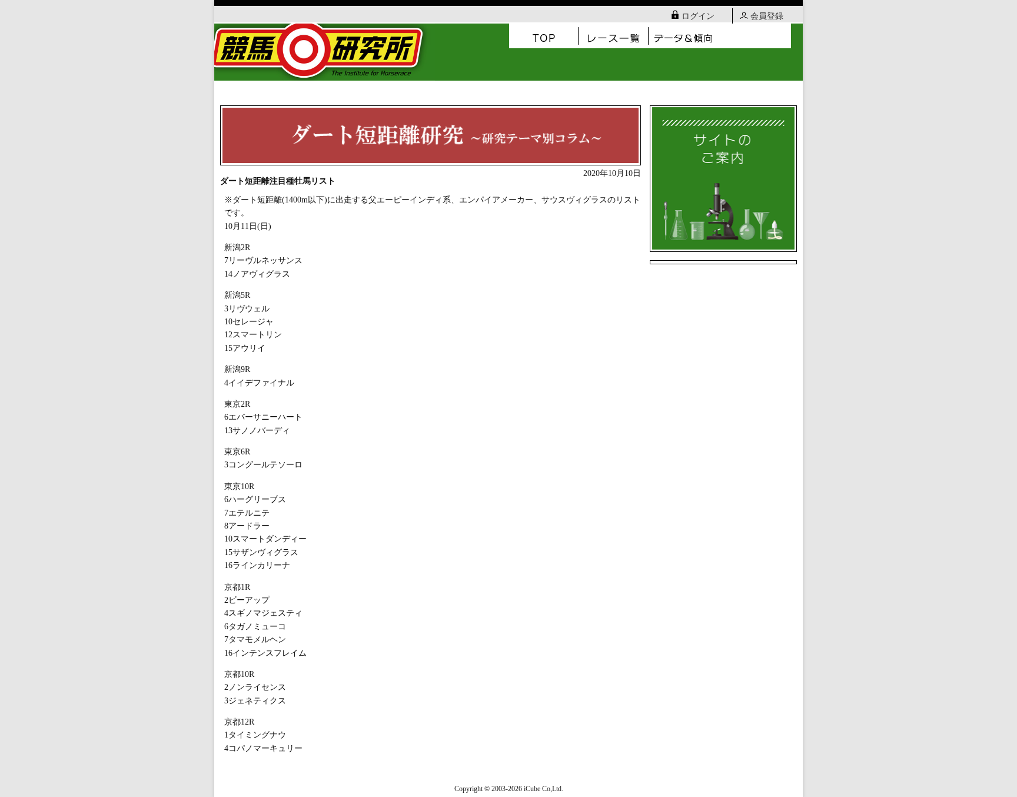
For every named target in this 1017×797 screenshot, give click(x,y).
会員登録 (766, 16)
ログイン (698, 16)
